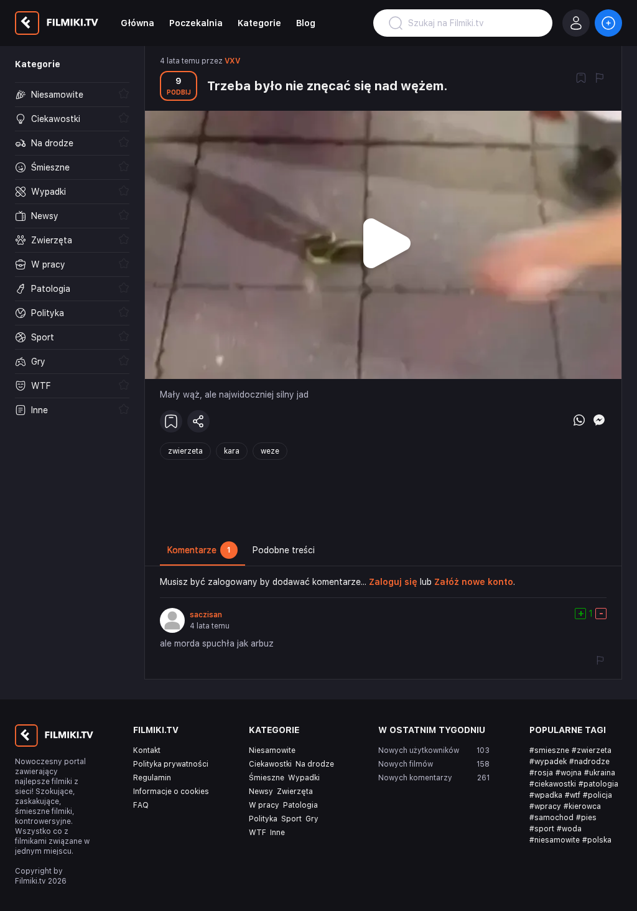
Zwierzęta (295, 791)
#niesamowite (554, 840)
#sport (541, 829)
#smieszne (549, 750)
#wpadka (545, 795)
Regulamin (152, 777)
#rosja (541, 773)
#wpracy (545, 806)
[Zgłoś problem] (600, 79)
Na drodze (314, 764)
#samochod (551, 817)
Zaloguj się (393, 582)
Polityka (263, 819)
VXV (232, 61)
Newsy (261, 791)
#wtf (572, 795)
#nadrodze (589, 761)
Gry (311, 819)
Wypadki (304, 777)
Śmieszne (266, 777)
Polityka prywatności (170, 764)
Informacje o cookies (171, 791)
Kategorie (259, 23)
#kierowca (582, 806)
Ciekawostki (270, 764)
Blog (305, 23)
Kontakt (146, 750)
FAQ (141, 805)
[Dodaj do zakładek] (581, 79)
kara (231, 451)
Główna (137, 23)
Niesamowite (272, 750)
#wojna (569, 773)
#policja (597, 795)
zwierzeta (185, 451)
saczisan (206, 614)
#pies (586, 817)
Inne (277, 832)
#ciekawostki (552, 784)
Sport (291, 819)
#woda (569, 829)
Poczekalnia (196, 23)
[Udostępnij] (198, 421)
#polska (596, 840)
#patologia (598, 784)
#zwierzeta (591, 750)
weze (270, 451)
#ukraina (599, 773)
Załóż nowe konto (473, 582)
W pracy (264, 805)
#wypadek (548, 761)
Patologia (300, 805)
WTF (257, 832)
